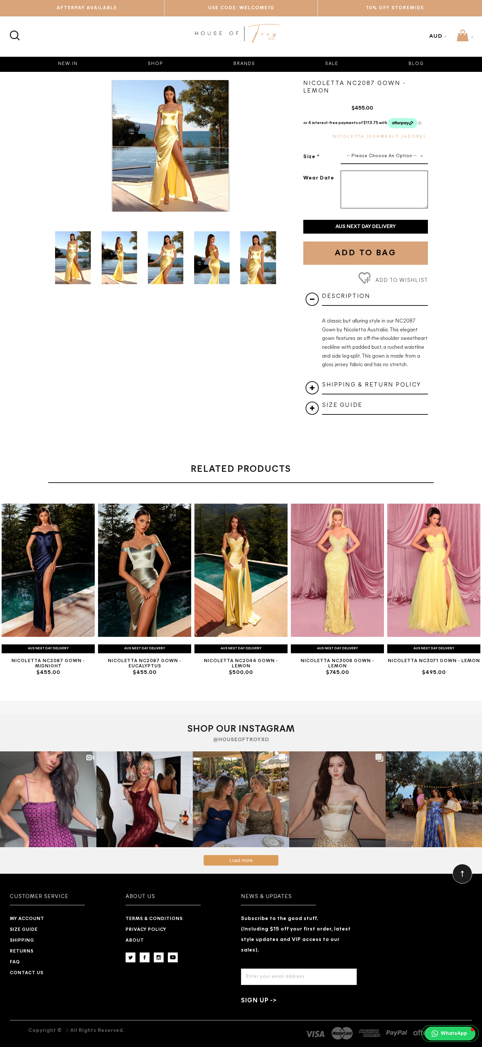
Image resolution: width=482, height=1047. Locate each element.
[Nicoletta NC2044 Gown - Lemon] (241, 570)
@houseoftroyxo (241, 740)
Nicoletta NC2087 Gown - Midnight (48, 664)
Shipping (22, 940)
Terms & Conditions (154, 918)
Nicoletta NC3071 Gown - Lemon (434, 661)
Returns (21, 951)
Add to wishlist (401, 280)
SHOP (155, 63)
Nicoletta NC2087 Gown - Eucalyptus (144, 664)
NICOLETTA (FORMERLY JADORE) (379, 137)
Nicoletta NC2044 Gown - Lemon (241, 664)
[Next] (278, 141)
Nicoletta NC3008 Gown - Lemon (337, 664)
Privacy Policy (146, 929)
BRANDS (244, 63)
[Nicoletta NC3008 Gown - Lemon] (337, 570)
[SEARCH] (14, 31)
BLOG (416, 63)
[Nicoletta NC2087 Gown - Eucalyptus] (144, 570)
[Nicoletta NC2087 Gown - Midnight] (48, 570)
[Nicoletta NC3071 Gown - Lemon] (433, 570)
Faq (15, 962)
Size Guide (24, 929)
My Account (27, 918)
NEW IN (68, 63)
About (135, 940)
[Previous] (62, 141)
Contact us (26, 973)
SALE (331, 63)
